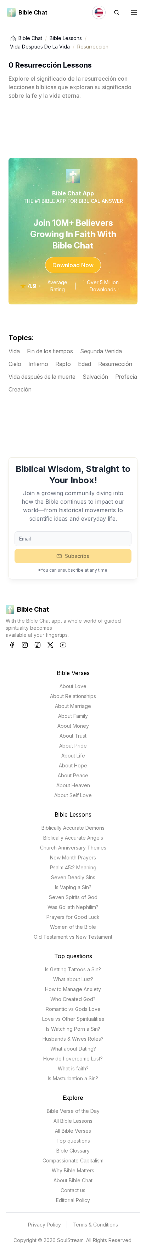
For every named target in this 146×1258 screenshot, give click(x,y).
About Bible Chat (73, 1180)
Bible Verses (73, 672)
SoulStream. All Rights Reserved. (95, 1240)
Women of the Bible (73, 927)
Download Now (73, 265)
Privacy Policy (44, 1225)
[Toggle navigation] (134, 12)
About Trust (73, 736)
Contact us (73, 1190)
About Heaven (73, 785)
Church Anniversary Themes (73, 848)
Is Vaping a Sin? (73, 887)
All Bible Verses (73, 1131)
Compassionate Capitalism (73, 1160)
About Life (73, 756)
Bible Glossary (73, 1151)
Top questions (73, 956)
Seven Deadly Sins (73, 877)
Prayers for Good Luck (73, 917)
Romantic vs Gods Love (73, 1009)
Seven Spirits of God (73, 897)
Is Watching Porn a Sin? (73, 1029)
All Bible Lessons (73, 1121)
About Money (73, 726)
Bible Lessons (66, 38)
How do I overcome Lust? (73, 1059)
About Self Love (73, 795)
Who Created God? (73, 999)
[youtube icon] (63, 645)
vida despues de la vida (40, 47)
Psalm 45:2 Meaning (73, 867)
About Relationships (73, 696)
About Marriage (73, 706)
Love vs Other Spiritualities (73, 1019)
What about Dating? (73, 1049)
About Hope (73, 765)
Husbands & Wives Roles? (73, 1039)
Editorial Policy (73, 1200)
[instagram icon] (24, 645)
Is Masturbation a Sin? (73, 1078)
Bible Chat (30, 38)
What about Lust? (73, 979)
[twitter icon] (50, 645)
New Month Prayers (73, 857)
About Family (73, 716)
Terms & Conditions (95, 1225)
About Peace (73, 775)
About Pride (73, 746)
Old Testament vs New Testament (73, 937)
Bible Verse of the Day (73, 1111)
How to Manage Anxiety (73, 989)
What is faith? (73, 1068)
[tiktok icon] (37, 645)
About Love (73, 686)
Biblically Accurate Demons (73, 828)
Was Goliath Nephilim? (73, 907)
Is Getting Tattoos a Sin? (73, 969)
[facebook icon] (12, 645)
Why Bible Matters (73, 1170)
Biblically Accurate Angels (73, 838)
